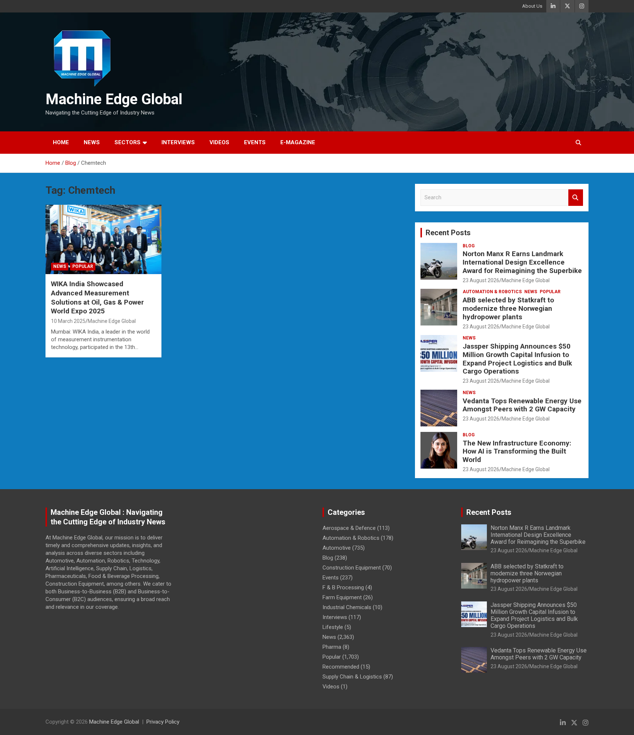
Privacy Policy (162, 721)
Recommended (341, 666)
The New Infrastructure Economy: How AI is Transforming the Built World (517, 451)
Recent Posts (448, 232)
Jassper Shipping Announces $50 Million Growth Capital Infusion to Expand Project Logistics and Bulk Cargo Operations (517, 358)
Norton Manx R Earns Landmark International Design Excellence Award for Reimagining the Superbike (522, 262)
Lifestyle (333, 627)
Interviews (178, 142)
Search (575, 197)
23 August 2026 (481, 280)
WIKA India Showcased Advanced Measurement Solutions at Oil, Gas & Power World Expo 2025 (97, 297)
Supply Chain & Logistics (352, 676)
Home (61, 142)
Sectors (127, 142)
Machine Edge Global (113, 99)
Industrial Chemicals (347, 607)
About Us (532, 6)
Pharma (332, 647)
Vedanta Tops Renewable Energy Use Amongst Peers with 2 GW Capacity (522, 405)
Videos (219, 142)
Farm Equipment (342, 597)
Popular (82, 266)
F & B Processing (343, 587)
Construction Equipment (352, 567)
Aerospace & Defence (349, 528)
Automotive (337, 548)
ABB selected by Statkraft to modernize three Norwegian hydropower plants (508, 308)
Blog (469, 245)
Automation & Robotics (492, 291)
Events (255, 142)
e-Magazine (297, 142)
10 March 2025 (68, 321)
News (92, 142)
